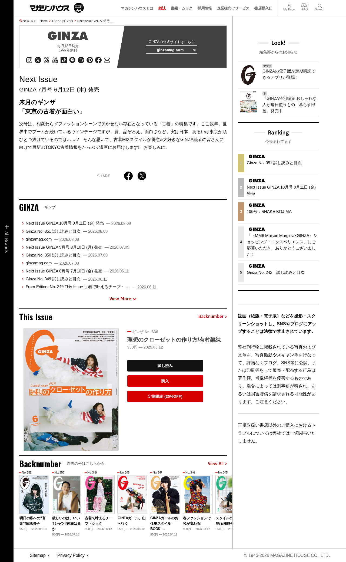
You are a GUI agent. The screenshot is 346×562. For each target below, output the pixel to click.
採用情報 (205, 8)
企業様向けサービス (233, 8)
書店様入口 (263, 8)
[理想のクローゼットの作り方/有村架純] (71, 389)
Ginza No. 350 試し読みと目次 (67, 255)
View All (216, 463)
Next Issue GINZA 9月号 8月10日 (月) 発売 (77, 247)
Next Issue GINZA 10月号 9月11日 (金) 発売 (78, 223)
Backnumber (211, 316)
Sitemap (38, 555)
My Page (289, 5)
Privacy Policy (71, 555)
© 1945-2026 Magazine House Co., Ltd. (287, 555)
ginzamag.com (170, 50)
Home (44, 20)
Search (319, 5)
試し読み (165, 365)
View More (120, 298)
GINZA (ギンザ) (62, 20)
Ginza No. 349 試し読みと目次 (66, 279)
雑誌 (162, 8)
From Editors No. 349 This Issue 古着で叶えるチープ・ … (91, 286)
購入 (165, 381)
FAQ (305, 5)
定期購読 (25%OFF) (165, 396)
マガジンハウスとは (137, 8)
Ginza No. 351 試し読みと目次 (67, 231)
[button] (222, 501)
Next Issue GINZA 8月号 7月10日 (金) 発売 (77, 271)
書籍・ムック (181, 8)
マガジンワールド (57, 8)
